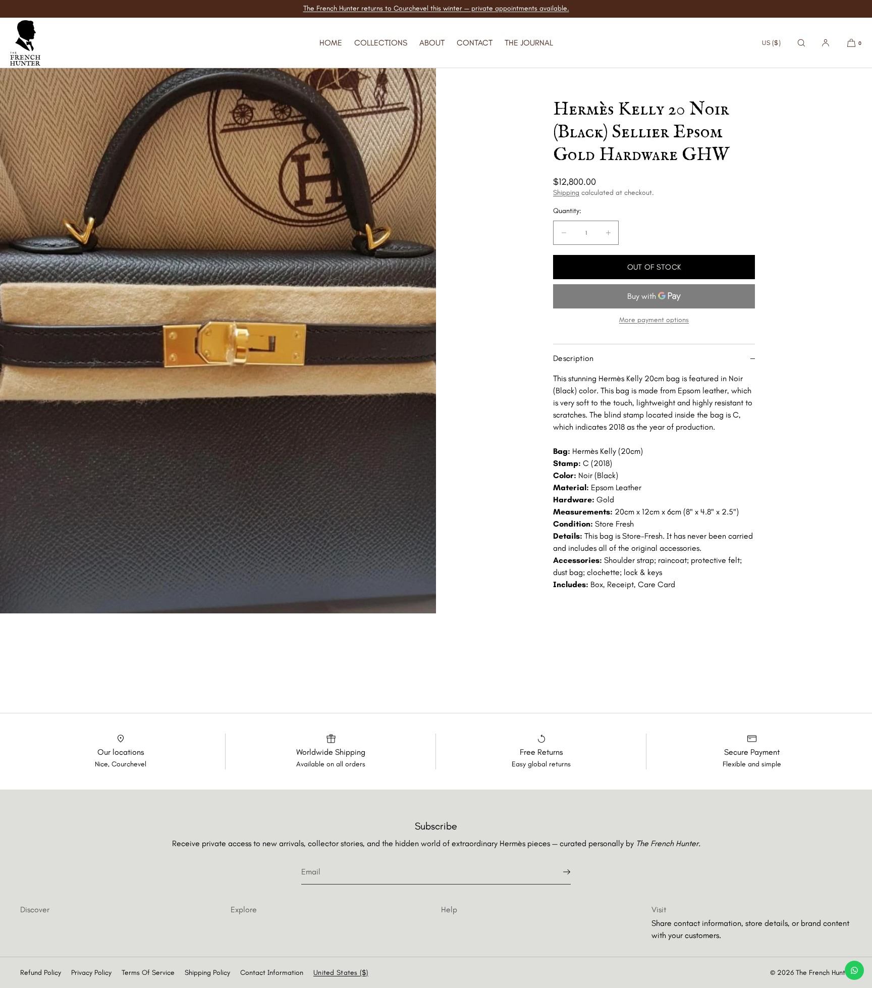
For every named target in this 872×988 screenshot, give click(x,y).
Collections (380, 42)
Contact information (271, 972)
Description (573, 358)
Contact (475, 42)
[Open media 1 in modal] (218, 340)
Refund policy (40, 972)
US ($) (771, 42)
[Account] (825, 43)
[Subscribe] (558, 872)
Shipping (566, 192)
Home (330, 42)
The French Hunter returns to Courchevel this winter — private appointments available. (436, 8)
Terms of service (148, 972)
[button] (801, 43)
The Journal (529, 42)
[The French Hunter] (25, 43)
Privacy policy (91, 972)
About (432, 42)
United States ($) (340, 972)
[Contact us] (854, 970)
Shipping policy (207, 972)
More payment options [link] (654, 320)
